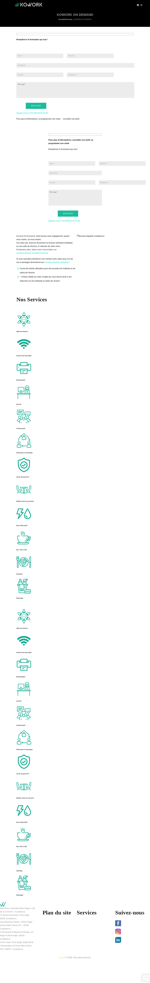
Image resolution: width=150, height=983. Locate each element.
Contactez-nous (52, 943)
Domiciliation (85, 951)
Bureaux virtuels (87, 943)
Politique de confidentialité (56, 947)
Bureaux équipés (87, 931)
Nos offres (49, 931)
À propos (49, 922)
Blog (47, 939)
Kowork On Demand (88, 922)
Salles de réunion (87, 939)
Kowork (62, 958)
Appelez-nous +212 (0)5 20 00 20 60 (32, 113)
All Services (68, 19)
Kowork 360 (85, 926)
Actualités (49, 935)
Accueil (61, 19)
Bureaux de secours (88, 947)
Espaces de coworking (89, 935)
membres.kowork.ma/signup (56, 262)
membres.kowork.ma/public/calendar (32, 253)
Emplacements (51, 926)
